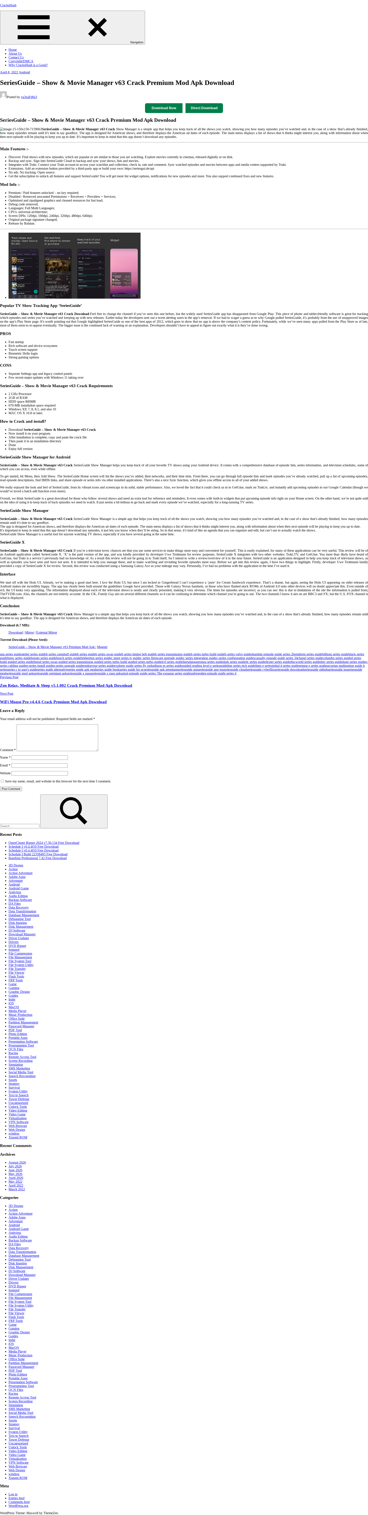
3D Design (16, 865)
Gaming (14, 988)
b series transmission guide (173, 654)
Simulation (16, 1064)
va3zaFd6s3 (29, 97)
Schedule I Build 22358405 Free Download (38, 854)
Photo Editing (18, 1034)
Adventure (16, 880)
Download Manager (22, 934)
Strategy (14, 1083)
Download (16, 632)
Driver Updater (19, 938)
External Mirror (46, 632)
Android (24, 72)
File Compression (20, 953)
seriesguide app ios (210, 669)
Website (5, 773)
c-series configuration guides (235, 658)
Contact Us (16, 57)
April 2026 (16, 1178)
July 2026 (15, 1166)
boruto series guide (43, 658)
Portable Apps (18, 1038)
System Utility (18, 1091)
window (14, 1133)
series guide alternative (52, 669)
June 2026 (15, 1170)
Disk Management (21, 926)
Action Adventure (21, 873)
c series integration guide (199, 658)
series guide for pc (131, 669)
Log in (13, 1494)
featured (14, 949)
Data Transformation (22, 911)
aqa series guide (10, 654)
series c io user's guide (22, 669)
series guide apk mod (82, 669)
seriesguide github (315, 669)
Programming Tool (21, 1045)
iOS (11, 1003)
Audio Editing (18, 896)
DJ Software (17, 930)
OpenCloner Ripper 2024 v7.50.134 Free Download (44, 843)
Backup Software (20, 900)
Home (13, 50)
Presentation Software (23, 1041)
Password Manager (21, 1026)
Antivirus (15, 892)
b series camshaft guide (61, 654)
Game (13, 984)
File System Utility (21, 965)
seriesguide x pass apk (106, 673)
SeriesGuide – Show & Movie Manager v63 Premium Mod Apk (52, 647)
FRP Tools (16, 980)
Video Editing (18, 1110)
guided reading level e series (201, 665)
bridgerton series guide (96, 658)
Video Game (17, 1114)
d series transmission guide (84, 662)
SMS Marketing (19, 1068)
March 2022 (17, 1189)
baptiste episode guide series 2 (272, 654)
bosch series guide (68, 658)
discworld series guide (305, 662)
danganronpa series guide (206, 662)
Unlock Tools (18, 1106)
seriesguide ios (337, 669)
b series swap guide (108, 654)
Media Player (17, 1011)
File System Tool (20, 961)
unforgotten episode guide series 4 (213, 673)
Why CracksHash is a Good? (28, 65)
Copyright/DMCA (21, 61)
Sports (13, 1080)
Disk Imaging (18, 923)
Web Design (17, 1129)
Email (5, 765)
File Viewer (16, 972)
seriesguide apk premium (160, 669)
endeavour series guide (98, 665)
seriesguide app (187, 669)
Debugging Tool (20, 919)
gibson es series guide (167, 665)
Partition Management (23, 1022)
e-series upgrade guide (68, 665)
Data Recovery (19, 907)
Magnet (102, 647)
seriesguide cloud (235, 669)
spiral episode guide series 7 (139, 673)
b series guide (86, 654)
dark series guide (234, 662)
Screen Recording (21, 1061)
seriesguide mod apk (19, 673)
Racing (13, 1053)
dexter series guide (277, 662)
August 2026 (17, 1162)
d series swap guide (53, 662)
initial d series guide (285, 665)
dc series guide (255, 662)
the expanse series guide (174, 673)
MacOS (14, 1007)
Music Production (20, 1015)
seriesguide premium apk (50, 673)
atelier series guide (33, 654)
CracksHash (8, 5)
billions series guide (335, 654)
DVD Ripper (17, 946)
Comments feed (19, 1502)
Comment (8, 750)
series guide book (107, 669)
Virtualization (18, 1118)
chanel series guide (310, 658)
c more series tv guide (125, 658)
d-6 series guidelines (175, 662)
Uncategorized (18, 1103)
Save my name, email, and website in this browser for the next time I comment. (58, 781)
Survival (14, 1087)
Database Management (24, 915)
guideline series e (231, 665)
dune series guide (353, 662)
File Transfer (17, 969)
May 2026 (15, 1174)
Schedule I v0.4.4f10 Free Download (34, 846)
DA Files (15, 903)
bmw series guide (19, 658)
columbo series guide (337, 658)
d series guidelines (27, 662)
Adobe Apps (17, 877)
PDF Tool (15, 1030)
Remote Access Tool (22, 1057)
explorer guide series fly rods (133, 665)
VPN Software (19, 1122)
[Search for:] (20, 826)
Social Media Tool (21, 1072)
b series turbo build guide (208, 654)
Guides (13, 995)
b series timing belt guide (138, 654)
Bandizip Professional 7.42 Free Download (38, 858)
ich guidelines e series (257, 665)
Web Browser (18, 1126)
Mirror (29, 632)
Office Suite (17, 1018)
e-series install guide (39, 665)
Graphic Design (19, 992)
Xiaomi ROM (18, 1137)
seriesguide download (288, 669)
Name (5, 757)
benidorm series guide (307, 654)
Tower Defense (19, 1099)
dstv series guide (331, 662)
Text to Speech (19, 1095)
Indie (12, 999)
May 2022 (15, 1181)
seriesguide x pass (79, 673)
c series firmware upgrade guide (161, 658)
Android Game (19, 888)
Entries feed (16, 1498)
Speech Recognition (22, 1076)
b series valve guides (238, 654)
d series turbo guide (148, 662)
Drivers (14, 942)
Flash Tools (16, 976)
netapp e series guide (313, 665)
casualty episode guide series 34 (276, 658)
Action (13, 869)
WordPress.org (18, 1506)
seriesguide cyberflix (260, 669)
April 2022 (16, 1185)
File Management (20, 957)
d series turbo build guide (118, 662)
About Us (15, 53)
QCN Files (16, 1049)
